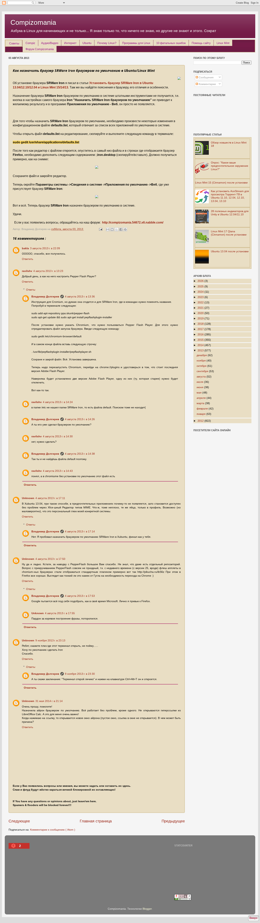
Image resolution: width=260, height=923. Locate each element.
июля (200, 381)
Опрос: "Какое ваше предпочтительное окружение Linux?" (229, 166)
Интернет (70, 43)
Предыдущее (173, 821)
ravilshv (27, 270)
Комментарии (207, 84)
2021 (201, 307)
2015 (201, 339)
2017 (201, 329)
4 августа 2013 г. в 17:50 (50, 558)
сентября (203, 371)
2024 (201, 291)
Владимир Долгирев (45, 296)
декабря (202, 355)
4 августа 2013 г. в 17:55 (60, 613)
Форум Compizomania (40, 49)
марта (201, 403)
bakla (25, 248)
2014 (201, 345)
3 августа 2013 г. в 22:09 (45, 248)
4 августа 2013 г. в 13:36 (80, 296)
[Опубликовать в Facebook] (121, 229)
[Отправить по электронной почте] (108, 229)
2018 (201, 323)
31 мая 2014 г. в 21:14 (49, 701)
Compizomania (33, 22)
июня (200, 387)
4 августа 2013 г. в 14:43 (58, 470)
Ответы (30, 289)
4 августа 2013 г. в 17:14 (80, 531)
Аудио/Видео (49, 43)
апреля (202, 397)
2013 (201, 350)
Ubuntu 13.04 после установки (230, 251)
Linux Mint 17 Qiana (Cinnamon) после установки (228, 233)
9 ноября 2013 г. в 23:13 (50, 640)
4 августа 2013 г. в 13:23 (48, 270)
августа (202, 376)
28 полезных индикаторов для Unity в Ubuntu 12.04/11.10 (230, 213)
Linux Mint (223, 43)
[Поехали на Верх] (253, 918)
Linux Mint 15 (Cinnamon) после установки (221, 182)
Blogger (147, 908)
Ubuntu (86, 43)
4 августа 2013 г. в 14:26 (80, 419)
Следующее (19, 821)
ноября (202, 360)
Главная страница (96, 821)
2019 (201, 318)
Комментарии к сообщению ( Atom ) (52, 829)
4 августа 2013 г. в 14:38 (80, 453)
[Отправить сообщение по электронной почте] (100, 229)
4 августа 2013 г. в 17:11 (50, 498)
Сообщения (206, 77)
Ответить (27, 258)
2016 (201, 334)
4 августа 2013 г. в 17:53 (80, 595)
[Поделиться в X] (116, 229)
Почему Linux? (106, 43)
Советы (14, 43)
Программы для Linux (136, 43)
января (201, 413)
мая (199, 392)
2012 (201, 420)
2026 (201, 280)
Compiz (30, 43)
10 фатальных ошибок (171, 43)
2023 (201, 297)
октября (202, 365)
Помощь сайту (201, 43)
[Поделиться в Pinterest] (125, 229)
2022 (201, 302)
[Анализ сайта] (182, 899)
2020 (201, 313)
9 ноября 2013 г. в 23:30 (80, 673)
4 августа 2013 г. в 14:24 (58, 402)
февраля (203, 408)
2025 (201, 286)
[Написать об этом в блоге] (112, 229)
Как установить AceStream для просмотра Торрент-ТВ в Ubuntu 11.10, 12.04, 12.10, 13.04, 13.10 (230, 196)
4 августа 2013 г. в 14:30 (58, 436)
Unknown (28, 498)
